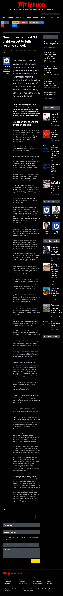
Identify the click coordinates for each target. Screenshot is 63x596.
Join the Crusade (23, 583)
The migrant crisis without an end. (55, 323)
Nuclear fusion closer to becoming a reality (51, 43)
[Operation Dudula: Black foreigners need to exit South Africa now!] (46, 184)
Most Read (46, 37)
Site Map (37, 588)
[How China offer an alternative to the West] (46, 134)
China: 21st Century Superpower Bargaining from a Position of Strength (51, 82)
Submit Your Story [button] (33, 22)
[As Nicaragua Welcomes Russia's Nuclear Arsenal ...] (46, 167)
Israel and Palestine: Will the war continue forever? (55, 117)
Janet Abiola (46, 232)
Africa (45, 74)
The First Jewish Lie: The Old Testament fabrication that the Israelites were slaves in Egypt (55, 271)
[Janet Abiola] (47, 226)
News (4, 17)
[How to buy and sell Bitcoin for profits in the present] (46, 291)
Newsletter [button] (15, 22)
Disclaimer (21, 579)
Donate (57, 17)
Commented (54, 37)
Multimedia (49, 583)
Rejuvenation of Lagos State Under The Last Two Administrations (50, 55)
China (45, 87)
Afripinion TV (35, 17)
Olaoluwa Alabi (32, 50)
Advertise (7, 583)
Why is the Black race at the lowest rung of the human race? (55, 251)
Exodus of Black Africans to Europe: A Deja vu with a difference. (51, 69)
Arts (47, 578)
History (52, 281)
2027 (23, 17)
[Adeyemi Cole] (56, 210)
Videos (29, 17)
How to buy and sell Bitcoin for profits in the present (55, 292)
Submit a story (36, 579)
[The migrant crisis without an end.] (46, 325)
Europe (52, 123)
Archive (34, 578)
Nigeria (45, 60)
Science (46, 46)
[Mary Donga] (56, 226)
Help (24, 588)
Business (53, 298)
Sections (10, 17)
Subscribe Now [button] (24, 22)
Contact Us (18, 17)
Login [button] (41, 22)
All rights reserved (37, 583)
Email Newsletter (37, 581)
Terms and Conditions (28, 590)
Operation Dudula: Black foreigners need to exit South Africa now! (55, 185)
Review (48, 579)
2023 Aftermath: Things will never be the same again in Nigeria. (55, 150)
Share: (5, 509)
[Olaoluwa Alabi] (6, 61)
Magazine (48, 581)
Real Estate (50, 17)
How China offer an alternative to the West (55, 133)
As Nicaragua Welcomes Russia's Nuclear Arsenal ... (55, 168)
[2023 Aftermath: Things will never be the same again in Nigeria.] (46, 149)
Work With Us (30, 588)
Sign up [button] (14, 25)
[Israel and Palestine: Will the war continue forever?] (46, 117)
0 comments (7, 52)
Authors (43, 17)
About (6, 579)
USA (52, 174)
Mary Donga (56, 232)
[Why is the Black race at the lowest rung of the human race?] (46, 250)
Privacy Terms (48, 588)
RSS (42, 588)
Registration (22, 581)
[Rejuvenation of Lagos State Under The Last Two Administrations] (46, 308)
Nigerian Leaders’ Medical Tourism (50, 94)
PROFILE (7, 73)
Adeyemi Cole (56, 216)
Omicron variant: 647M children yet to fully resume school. (20, 41)
